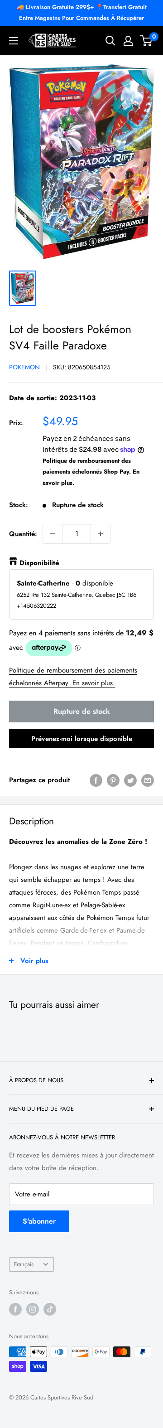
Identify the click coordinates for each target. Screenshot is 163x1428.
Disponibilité (39, 563)
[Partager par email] (147, 780)
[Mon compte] (128, 41)
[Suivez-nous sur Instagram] (32, 1309)
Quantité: (23, 534)
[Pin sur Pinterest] (113, 780)
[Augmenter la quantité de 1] (100, 533)
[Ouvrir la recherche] (110, 41)
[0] (146, 40)
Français (24, 1264)
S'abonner (39, 1221)
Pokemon (24, 367)
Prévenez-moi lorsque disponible (81, 739)
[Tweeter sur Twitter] (130, 780)
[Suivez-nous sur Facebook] (15, 1309)
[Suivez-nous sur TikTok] (49, 1309)
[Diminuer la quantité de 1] (52, 533)
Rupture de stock (81, 711)
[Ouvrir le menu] (13, 40)
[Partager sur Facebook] (96, 780)
